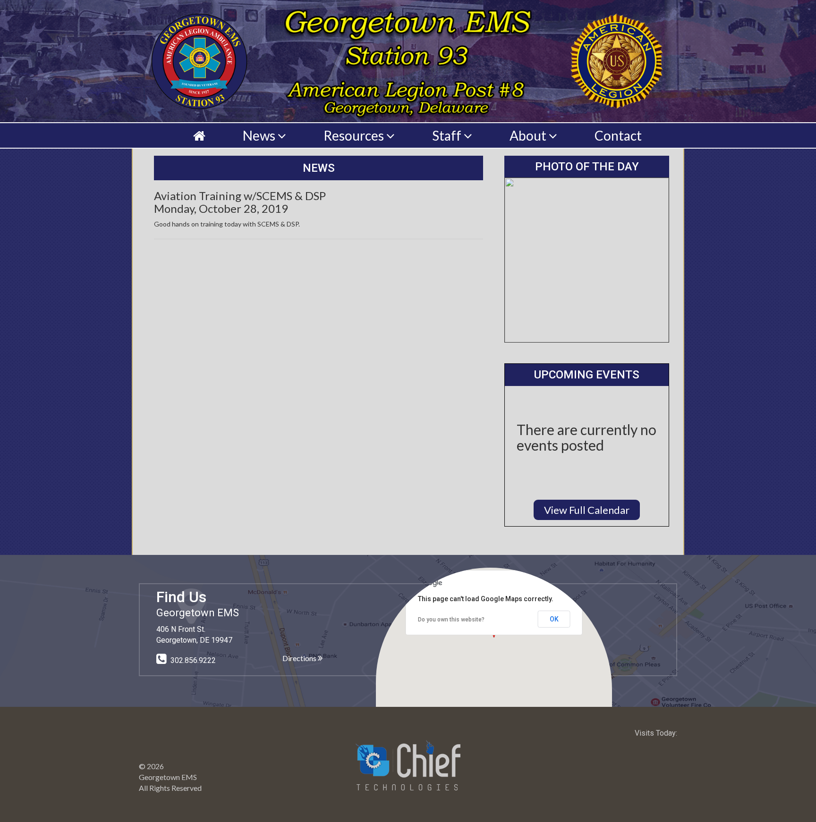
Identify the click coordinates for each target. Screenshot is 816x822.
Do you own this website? (451, 619)
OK (554, 619)
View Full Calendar (586, 509)
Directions (300, 658)
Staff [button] (448, 135)
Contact (618, 135)
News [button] (260, 135)
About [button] (529, 135)
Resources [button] (354, 135)
